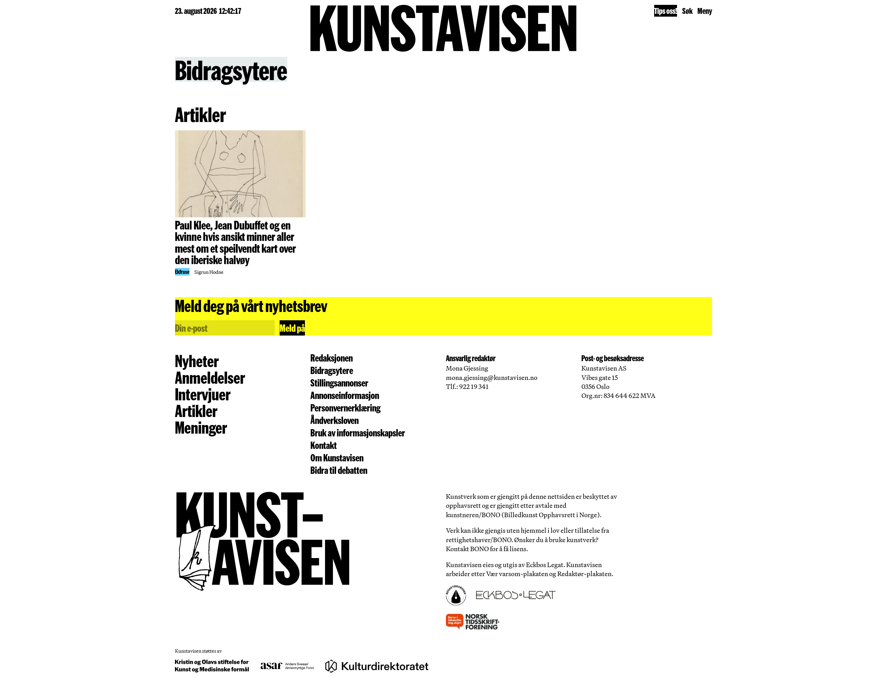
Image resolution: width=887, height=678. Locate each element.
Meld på (292, 327)
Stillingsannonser (339, 382)
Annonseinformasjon (344, 395)
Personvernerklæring (345, 407)
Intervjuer (202, 393)
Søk (687, 10)
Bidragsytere (331, 370)
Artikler (196, 410)
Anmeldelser (210, 377)
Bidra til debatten (338, 469)
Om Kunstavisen (336, 457)
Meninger (201, 427)
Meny (704, 10)
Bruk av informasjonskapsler (357, 432)
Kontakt (323, 445)
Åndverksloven (334, 420)
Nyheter (197, 360)
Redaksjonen (331, 357)
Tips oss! (665, 10)
